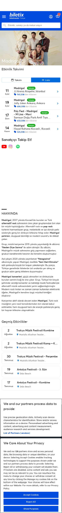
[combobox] (33, 25)
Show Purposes (31, 508)
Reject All (31, 501)
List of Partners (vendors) (16, 432)
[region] (31, 456)
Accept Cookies (31, 494)
